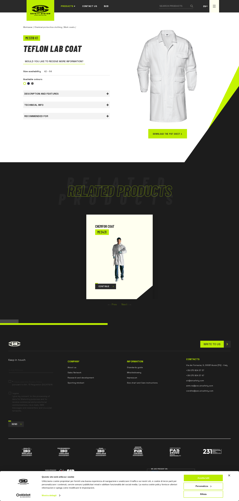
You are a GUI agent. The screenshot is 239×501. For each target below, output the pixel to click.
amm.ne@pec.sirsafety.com (199, 385)
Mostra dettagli (49, 495)
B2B (106, 6)
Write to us (212, 344)
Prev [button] (114, 304)
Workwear (28, 27)
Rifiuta (203, 494)
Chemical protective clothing (48, 27)
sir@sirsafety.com (195, 380)
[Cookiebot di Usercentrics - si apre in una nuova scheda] (23, 496)
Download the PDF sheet (166, 133)
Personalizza (202, 486)
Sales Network (74, 372)
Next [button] (124, 304)
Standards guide (135, 367)
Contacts (193, 359)
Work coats (69, 27)
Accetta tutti (203, 478)
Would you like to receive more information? (54, 61)
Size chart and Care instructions (142, 383)
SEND (14, 424)
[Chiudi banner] (229, 475)
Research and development (81, 377)
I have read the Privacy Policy (28, 381)
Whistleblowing (134, 372)
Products (67, 6)
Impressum (132, 377)
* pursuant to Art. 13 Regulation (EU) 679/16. (32, 383)
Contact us (89, 6)
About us (72, 367)
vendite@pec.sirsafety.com (199, 391)
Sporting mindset (76, 383)
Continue (103, 286)
